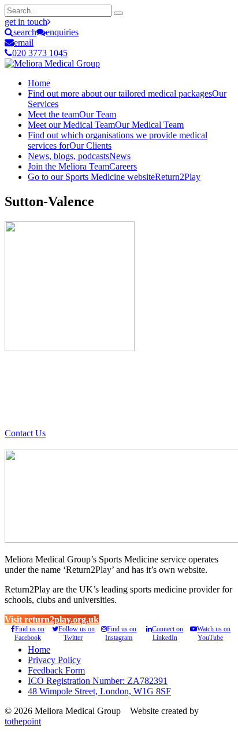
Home (39, 83)
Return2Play (114, 177)
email (24, 42)
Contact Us (25, 433)
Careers (82, 166)
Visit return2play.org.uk (52, 619)
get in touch (26, 22)
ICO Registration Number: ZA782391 (98, 681)
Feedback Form (56, 670)
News (79, 156)
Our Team (72, 114)
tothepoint (23, 721)
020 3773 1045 (40, 53)
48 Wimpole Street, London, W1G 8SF (99, 691)
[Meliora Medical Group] (52, 63)
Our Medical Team (106, 125)
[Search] (118, 13)
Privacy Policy (54, 660)
